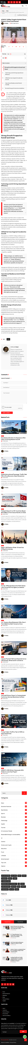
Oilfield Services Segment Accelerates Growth (14, 78)
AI (1, 838)
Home (3, 10)
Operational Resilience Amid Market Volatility (13, 83)
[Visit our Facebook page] (9, 2)
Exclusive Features (6, 993)
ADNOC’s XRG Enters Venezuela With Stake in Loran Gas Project (12, 771)
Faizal (17, 347)
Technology (4, 820)
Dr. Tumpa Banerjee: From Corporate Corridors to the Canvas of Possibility (16, 935)
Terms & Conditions (6, 1015)
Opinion (3, 866)
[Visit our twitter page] (11, 2)
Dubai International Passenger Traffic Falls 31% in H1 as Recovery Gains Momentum (14, 475)
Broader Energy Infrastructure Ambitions (14, 88)
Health (3, 824)
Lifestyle (3, 855)
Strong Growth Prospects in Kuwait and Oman (15, 68)
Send (23, 1031)
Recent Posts (20, 921)
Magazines (5, 995)
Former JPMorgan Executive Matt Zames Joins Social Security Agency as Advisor (13, 586)
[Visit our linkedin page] (17, 2)
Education (4, 848)
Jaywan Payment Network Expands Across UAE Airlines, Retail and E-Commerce (13, 659)
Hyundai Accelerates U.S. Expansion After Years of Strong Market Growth (13, 438)
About (4, 1008)
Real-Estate (4, 810)
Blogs (4, 997)
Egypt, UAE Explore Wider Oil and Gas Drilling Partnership (12, 548)
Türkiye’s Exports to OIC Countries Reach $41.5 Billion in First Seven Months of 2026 (13, 511)
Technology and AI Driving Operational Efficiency (14, 73)
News (7, 10)
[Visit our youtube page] (20, 2)
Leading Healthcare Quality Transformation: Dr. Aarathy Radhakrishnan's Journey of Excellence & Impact (17, 959)
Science (3, 841)
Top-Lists (3, 862)
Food (2, 852)
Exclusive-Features (6, 806)
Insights (4, 1000)
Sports (3, 813)
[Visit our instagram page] (14, 2)
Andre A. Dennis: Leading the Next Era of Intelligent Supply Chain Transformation (18, 950)
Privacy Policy (5, 1013)
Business (3, 817)
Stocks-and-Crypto (6, 845)
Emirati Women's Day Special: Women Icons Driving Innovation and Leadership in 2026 (17, 927)
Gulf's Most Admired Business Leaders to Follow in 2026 (17, 943)
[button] (4, 35)
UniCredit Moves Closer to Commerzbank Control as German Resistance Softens (13, 696)
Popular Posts (7, 921)
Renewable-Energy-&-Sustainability (10, 834)
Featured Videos (6, 999)
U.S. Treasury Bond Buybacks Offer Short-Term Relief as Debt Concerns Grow (13, 623)
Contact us (5, 1010)
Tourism (3, 827)
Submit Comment (6, 412)
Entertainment (5, 859)
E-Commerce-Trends (6, 831)
